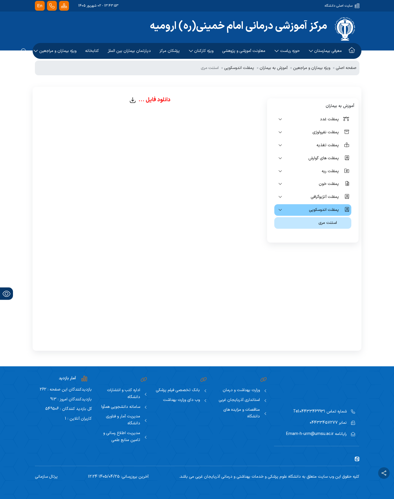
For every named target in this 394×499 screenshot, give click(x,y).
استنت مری (327, 223)
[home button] (351, 51)
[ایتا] (354, 458)
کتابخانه (92, 51)
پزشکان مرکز (170, 51)
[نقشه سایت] (64, 5)
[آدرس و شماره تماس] (52, 5)
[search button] (24, 51)
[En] (39, 5)
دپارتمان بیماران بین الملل (129, 51)
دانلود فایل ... (153, 100)
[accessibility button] (6, 294)
